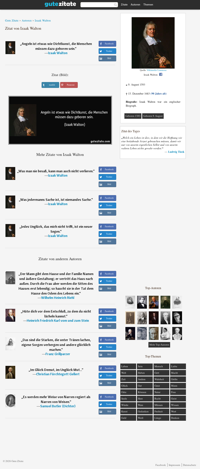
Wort (173, 411)
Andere (142, 379)
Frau (173, 392)
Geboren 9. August (153, 115)
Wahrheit (159, 379)
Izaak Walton (57, 53)
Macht (174, 372)
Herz (140, 398)
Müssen (158, 405)
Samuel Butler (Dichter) (57, 406)
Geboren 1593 (132, 115)
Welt (123, 372)
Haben (141, 372)
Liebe (174, 366)
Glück (124, 385)
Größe (174, 379)
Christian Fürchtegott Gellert (57, 374)
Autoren (135, 4)
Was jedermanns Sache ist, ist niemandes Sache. (55, 199)
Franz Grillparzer (58, 354)
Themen (148, 4)
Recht (157, 398)
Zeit (123, 379)
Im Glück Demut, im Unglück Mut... (56, 369)
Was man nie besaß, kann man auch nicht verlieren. (56, 171)
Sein (140, 366)
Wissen (175, 405)
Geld (123, 418)
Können (142, 392)
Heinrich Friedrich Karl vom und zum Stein (58, 320)
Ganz (157, 385)
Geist (174, 398)
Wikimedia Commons (156, 70)
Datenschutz (189, 465)
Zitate (124, 4)
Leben (124, 366)
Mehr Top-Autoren (159, 344)
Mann (174, 385)
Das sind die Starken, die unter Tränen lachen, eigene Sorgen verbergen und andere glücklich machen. (56, 345)
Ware (140, 405)
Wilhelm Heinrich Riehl (57, 297)
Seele (124, 398)
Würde (124, 405)
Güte (123, 392)
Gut (140, 385)
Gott (156, 372)
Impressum (174, 465)
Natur (157, 392)
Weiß (140, 418)
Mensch (158, 366)
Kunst (124, 411)
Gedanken (143, 411)
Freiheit (158, 411)
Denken (175, 418)
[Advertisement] (153, 222)
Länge (157, 418)
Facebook (160, 465)
